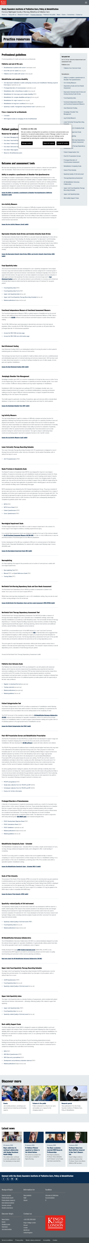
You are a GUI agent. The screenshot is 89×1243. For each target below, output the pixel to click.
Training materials (9, 687)
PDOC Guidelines (8, 827)
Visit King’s (5, 1227)
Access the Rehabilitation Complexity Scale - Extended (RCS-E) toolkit (21, 867)
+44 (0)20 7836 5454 (30, 1219)
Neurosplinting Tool (9, 570)
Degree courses (6, 1195)
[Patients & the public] (44, 1093)
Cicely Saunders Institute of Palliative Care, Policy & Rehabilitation (30, 9)
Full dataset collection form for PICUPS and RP (17, 788)
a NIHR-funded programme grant (26, 950)
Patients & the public (49, 14)
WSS (5, 1051)
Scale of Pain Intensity (70, 170)
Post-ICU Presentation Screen (72, 156)
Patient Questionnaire (10, 510)
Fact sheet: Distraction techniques (13, 146)
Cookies (55, 1240)
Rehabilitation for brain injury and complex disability (18, 94)
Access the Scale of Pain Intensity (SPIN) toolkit (15, 894)
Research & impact (23, 14)
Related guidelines (9, 693)
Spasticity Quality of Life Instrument (74, 174)
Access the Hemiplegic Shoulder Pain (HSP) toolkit (15, 406)
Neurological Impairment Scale (72, 132)
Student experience (7, 1208)
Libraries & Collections (51, 1195)
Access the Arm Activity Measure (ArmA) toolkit (15, 224)
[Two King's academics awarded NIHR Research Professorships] (55, 1137)
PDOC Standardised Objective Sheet (14, 821)
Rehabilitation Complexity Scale (72, 166)
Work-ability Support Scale (71, 198)
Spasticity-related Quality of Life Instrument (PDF (18, 921)
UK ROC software (27, 743)
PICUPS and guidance (10, 782)
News (58, 14)
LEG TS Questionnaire (10, 459)
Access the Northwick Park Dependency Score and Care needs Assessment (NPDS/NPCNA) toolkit (28, 603)
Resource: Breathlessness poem (13, 153)
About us (4, 14)
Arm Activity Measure (70, 83)
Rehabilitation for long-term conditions (14, 103)
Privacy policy (19, 1240)
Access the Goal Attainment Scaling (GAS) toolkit (15, 367)
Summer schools (6, 1205)
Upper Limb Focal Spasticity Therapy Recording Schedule (20, 297)
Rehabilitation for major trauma (13, 100)
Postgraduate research (8, 1200)
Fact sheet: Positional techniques (13, 143)
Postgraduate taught (7, 1197)
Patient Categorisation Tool (71, 152)
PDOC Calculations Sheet (11, 824)
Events (64, 14)
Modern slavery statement (33, 1240)
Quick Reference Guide (20, 573)
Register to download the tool (12, 684)
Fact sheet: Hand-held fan (11, 140)
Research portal (67, 1103)
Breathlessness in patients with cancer (15, 67)
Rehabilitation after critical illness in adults (16, 91)
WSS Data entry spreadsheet (12, 1057)
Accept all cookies (62, 143)
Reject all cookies (49, 143)
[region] (45, 136)
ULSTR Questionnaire (10, 980)
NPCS (5, 504)
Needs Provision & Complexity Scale (74, 128)
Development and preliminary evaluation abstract (18, 1060)
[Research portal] (73, 1093)
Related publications (9, 300)
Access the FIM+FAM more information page (16, 336)
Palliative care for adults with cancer (14, 74)
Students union (6, 1224)
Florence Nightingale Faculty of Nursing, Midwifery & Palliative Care (26, 12)
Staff (25, 1197)
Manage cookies (27, 143)
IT (45, 1200)
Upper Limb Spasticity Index (11, 294)
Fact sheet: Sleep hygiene (11, 150)
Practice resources (36, 14)
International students (8, 1202)
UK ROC (13, 318)
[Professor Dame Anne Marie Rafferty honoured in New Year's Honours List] (77, 1137)
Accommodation (50, 1197)
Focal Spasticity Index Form (11, 291)
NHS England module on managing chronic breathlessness (20, 118)
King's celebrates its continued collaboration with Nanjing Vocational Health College (10, 1151)
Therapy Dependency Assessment (73, 178)
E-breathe (6, 115)
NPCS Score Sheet (9, 507)
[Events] (15, 1093)
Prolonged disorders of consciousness (15, 88)
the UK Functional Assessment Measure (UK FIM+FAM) (18, 535)
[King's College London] (55, 1221)
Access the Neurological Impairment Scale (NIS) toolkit (17, 551)
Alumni (25, 1200)
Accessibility (46, 1240)
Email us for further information (13, 791)
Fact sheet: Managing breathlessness (14, 137)
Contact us (79, 14)
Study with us (12, 14)
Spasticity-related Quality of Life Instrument (16, 986)
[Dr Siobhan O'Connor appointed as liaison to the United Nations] (34, 1137)
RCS (34, 633)
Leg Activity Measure (70, 118)
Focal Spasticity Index (10, 288)
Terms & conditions (7, 1240)
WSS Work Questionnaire (11, 1054)
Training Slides (8, 576)
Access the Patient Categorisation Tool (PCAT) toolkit (16, 726)
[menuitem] (5, 15)
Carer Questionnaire (10, 513)
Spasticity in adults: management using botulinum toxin (19, 106)
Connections (70, 14)
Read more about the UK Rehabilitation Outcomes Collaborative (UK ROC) (22, 959)
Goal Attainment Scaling (70, 108)
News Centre (5, 1219)
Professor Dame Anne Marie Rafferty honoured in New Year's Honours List (77, 1151)
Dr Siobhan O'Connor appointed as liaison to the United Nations (32, 1150)
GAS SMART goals (21, 817)
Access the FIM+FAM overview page (14, 333)
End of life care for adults (11, 70)
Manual (6, 573)
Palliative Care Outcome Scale (72, 68)
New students (27, 1195)
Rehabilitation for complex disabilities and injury (17, 97)
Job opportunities (7, 1229)
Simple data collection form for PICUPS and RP (17, 785)
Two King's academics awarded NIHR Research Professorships (54, 1150)
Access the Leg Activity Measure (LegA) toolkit (14, 438)
